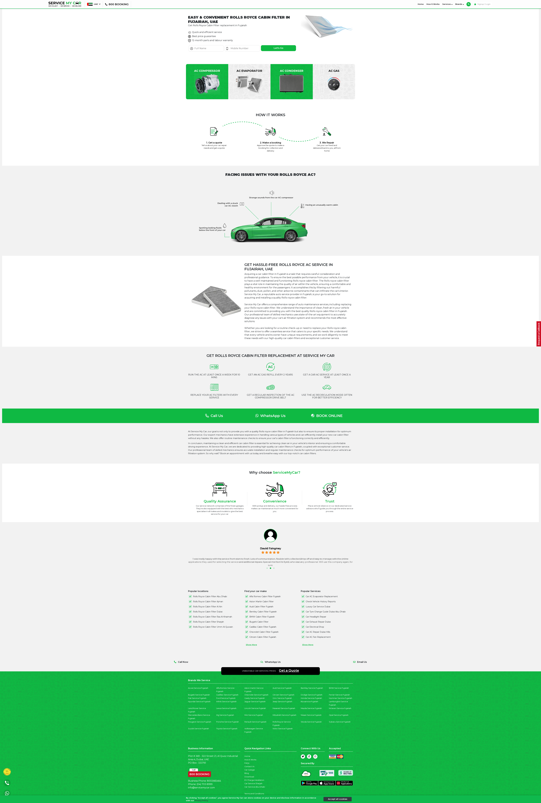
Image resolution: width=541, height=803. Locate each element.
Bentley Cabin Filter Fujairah (263, 611)
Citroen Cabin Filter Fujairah (262, 637)
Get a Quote (289, 670)
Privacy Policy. (201, 800)
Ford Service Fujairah (226, 698)
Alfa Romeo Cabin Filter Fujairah (265, 596)
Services (446, 4)
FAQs (246, 763)
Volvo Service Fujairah (283, 729)
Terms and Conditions (254, 794)
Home (421, 4)
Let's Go (278, 48)
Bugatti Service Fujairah (199, 695)
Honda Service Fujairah (311, 698)
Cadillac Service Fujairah (227, 695)
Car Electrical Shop (315, 627)
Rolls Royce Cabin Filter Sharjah (208, 622)
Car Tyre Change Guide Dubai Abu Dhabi (326, 611)
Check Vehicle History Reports (321, 601)
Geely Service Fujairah (254, 698)
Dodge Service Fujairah (311, 695)
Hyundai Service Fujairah (199, 702)
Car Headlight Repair (316, 616)
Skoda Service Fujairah (311, 722)
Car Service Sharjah (253, 783)
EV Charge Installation (254, 780)
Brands (459, 4)
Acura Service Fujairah (198, 688)
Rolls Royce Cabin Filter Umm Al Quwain (213, 627)
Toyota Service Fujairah (226, 729)
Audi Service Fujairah (282, 688)
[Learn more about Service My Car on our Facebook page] (309, 756)
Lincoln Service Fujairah (255, 708)
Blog (246, 773)
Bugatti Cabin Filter (258, 622)
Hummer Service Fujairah (340, 698)
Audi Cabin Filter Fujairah (261, 606)
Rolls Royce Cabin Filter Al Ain (207, 606)
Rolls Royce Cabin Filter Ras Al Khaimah (212, 616)
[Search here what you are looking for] (468, 4)
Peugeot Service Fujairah (199, 722)
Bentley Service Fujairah (312, 688)
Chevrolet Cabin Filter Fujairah (264, 632)
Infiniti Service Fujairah (226, 702)
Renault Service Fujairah (255, 722)
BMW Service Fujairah (339, 688)
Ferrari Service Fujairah (339, 695)
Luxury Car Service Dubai (318, 606)
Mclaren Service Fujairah (340, 708)
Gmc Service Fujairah (282, 698)
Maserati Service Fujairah (284, 708)
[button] (267, 568)
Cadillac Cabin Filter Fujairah (262, 627)
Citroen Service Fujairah (283, 695)
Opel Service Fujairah (338, 715)
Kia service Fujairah (309, 702)
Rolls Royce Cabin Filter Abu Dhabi (210, 596)
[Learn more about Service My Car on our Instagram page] (315, 756)
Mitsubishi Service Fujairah (284, 715)
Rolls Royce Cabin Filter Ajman (208, 601)
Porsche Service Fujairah (227, 722)
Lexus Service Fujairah (226, 708)
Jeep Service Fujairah (282, 702)
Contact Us (249, 766)
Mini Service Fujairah (253, 715)
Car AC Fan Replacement (318, 637)
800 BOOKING (199, 773)
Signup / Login (483, 4)
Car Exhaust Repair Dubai (318, 622)
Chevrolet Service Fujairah (256, 695)
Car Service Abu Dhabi (254, 787)
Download (249, 777)
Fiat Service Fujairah (197, 698)
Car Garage (249, 770)
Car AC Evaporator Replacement (322, 596)
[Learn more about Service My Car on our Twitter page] (303, 756)
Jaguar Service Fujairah (255, 702)
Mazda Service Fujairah (311, 708)
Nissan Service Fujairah (311, 715)
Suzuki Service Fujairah (198, 729)
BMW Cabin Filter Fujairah (262, 616)
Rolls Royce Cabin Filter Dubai (207, 611)
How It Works (433, 4)
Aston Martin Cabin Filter (261, 601)
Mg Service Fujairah (225, 715)
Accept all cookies (337, 799)
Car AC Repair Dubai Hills (318, 632)
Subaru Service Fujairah (340, 722)
